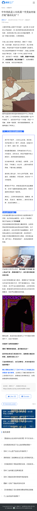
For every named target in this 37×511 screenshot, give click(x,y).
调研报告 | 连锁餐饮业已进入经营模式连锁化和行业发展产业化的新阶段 (19, 458)
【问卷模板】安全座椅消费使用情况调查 (18, 490)
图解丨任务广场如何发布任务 (14, 483)
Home (3, 7)
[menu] (34, 2)
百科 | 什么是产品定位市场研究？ (15, 451)
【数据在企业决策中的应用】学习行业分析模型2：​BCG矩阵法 (19, 438)
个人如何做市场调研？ (11, 496)
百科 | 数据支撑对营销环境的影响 (15, 477)
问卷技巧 (27, 20)
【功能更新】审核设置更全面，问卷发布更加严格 (19, 464)
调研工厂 (4, 20)
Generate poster (10, 404)
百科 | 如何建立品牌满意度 (13, 470)
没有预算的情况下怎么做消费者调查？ (17, 445)
